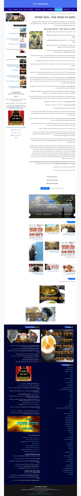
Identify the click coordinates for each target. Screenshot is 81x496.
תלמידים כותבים (69, 461)
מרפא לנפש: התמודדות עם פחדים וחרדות (64, 408)
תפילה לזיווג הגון (69, 467)
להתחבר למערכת (70, 281)
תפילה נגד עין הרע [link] (17, 456)
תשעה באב (70, 474)
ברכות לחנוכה (36, 437)
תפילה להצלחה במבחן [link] (28, 472)
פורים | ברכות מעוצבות (34, 445)
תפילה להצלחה (69, 465)
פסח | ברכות (36, 447)
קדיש (44, 9)
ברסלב (71, 380)
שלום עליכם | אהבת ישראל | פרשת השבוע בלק (64, 170)
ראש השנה (70, 446)
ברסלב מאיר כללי (69, 382)
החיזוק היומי (70, 384)
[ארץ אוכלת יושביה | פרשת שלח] (52, 267)
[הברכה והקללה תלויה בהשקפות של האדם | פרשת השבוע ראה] (23, 77)
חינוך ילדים (70, 395)
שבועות (71, 450)
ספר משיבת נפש (69, 422)
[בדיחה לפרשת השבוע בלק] (23, 35)
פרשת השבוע (59, 9)
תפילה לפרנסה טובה (68, 468)
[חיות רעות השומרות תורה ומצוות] (52, 228)
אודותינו (30, 493)
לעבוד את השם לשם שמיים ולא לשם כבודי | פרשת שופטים (52, 206)
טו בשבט (71, 400)
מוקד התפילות (51, 9)
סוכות (72, 409)
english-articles (69, 369)
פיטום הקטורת (18, 464)
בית (73, 9)
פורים (72, 433)
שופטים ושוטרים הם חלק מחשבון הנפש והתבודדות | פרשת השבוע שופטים (13, 66)
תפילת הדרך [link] (36, 354)
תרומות (10, 9)
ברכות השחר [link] (13, 355)
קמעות (20, 475)
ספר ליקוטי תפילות (69, 421)
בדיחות (20, 9)
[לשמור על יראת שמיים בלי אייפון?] (23, 82)
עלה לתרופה (70, 430)
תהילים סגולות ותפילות (68, 455)
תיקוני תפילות (70, 459)
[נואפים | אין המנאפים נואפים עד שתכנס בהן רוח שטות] (36, 268)
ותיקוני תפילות (20, 477)
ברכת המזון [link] (36, 350)
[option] (52, 206)
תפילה (71, 463)
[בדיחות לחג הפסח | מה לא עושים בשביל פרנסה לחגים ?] (23, 40)
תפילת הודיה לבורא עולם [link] (21, 361)
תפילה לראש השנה (27, 451)
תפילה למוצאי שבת (35, 468)
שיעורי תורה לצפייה (69, 452)
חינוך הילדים (36, 392)
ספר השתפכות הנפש (68, 413)
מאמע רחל (57, 118)
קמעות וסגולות (70, 444)
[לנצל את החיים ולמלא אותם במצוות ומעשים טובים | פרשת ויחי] (52, 246)
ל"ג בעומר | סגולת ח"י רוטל (33, 441)
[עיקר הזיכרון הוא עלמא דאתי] (36, 231)
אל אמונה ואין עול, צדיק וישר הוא (37, 261)
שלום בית (71, 454)
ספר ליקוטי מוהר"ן (69, 417)
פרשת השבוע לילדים (68, 439)
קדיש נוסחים (70, 443)
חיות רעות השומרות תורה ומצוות (53, 233)
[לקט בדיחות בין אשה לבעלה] (23, 45)
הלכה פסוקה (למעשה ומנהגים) (66, 389)
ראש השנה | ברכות (35, 449)
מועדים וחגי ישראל (69, 406)
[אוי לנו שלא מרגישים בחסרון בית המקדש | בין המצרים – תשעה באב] (68, 228)
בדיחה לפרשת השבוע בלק (14, 33)
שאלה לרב (30, 9)
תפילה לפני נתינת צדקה (14, 108)
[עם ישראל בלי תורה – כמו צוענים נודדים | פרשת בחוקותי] (68, 268)
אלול (72, 373)
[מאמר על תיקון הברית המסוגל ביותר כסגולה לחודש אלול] (23, 87)
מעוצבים (23, 449)
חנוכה (71, 398)
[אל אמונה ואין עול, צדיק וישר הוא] (36, 251)
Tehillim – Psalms (69, 371)
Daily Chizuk (70, 367)
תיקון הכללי (70, 457)
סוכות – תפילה (36, 443)
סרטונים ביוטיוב (29, 404)
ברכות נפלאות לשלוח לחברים (24, 385)
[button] (16, 127)
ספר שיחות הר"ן (69, 426)
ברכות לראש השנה (69, 378)
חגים (72, 393)
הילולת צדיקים (70, 386)
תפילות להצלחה (15, 480)
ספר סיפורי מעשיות (69, 424)
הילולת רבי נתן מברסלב (68, 387)
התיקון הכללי (38, 9)
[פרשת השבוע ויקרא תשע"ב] (68, 249)
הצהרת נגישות (40, 492)
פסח (72, 435)
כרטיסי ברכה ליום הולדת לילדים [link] (29, 414)
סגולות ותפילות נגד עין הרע (19, 458)
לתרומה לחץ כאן (36, 490)
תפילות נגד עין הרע (69, 472)
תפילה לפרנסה (37, 346)
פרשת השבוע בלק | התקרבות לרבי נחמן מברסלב (64, 167)
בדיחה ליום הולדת (15, 28)
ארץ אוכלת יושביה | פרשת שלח (53, 271)
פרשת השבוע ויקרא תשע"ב (70, 257)
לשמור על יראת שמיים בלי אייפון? (13, 81)
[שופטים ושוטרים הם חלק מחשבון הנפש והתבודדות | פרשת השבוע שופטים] (23, 66)
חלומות (73, 93)
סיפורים (71, 411)
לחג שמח (31, 447)
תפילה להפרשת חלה (19, 466)
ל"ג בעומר (71, 404)
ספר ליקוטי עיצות (69, 419)
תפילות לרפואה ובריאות (68, 470)
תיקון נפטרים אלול (15, 70)
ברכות (25, 9)
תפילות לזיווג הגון (15, 348)
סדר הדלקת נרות (25, 437)
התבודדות (71, 391)
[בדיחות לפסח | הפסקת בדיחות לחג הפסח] (23, 51)
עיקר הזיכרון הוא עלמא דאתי (38, 239)
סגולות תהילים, (26, 477)
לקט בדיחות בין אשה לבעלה (14, 44)
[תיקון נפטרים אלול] (23, 71)
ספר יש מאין (70, 415)
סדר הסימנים (36, 451)
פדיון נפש (16, 9)
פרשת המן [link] (23, 346)
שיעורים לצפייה (66, 9)
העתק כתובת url (45, 188)
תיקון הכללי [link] (36, 357)
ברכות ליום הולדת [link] (15, 411)
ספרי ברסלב (70, 428)
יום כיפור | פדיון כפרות (34, 439)
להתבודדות (10, 387)
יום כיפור (71, 402)
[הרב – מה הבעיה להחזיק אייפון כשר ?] (23, 61)
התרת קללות (28, 456)
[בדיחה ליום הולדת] (23, 30)
